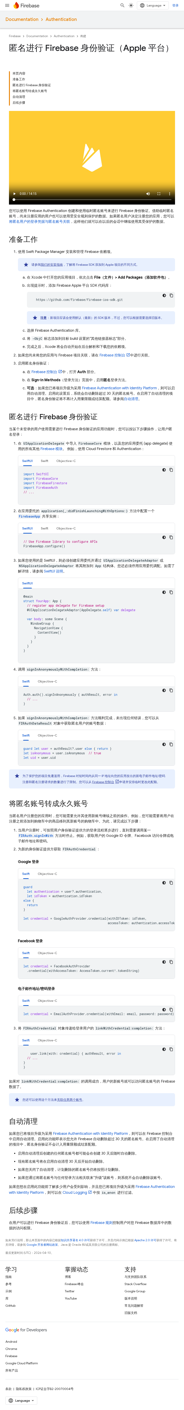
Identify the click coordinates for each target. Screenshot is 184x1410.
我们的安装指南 (52, 265)
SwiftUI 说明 (53, 571)
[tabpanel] (96, 485)
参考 (8, 1284)
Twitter (69, 1291)
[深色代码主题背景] (164, 295)
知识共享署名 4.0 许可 (75, 1240)
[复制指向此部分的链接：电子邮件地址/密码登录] (59, 988)
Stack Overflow (136, 1284)
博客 (68, 1277)
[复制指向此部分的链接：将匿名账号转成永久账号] (92, 804)
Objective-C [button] (66, 461)
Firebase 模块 (51, 449)
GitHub (10, 1306)
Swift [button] (44, 461)
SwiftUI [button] (27, 461)
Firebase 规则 (101, 1223)
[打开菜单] (7, 5)
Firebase (15, 36)
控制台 (112, 355)
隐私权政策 (24, 1389)
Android (11, 1342)
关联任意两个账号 (69, 1100)
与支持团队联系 (136, 1277)
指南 (8, 1277)
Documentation (21, 19)
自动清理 (131, 399)
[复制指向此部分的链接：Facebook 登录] (47, 941)
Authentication (61, 19)
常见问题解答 (134, 1306)
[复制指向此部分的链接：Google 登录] (43, 862)
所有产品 (11, 1370)
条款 (8, 1389)
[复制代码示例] (171, 295)
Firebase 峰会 (74, 1284)
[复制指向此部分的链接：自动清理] (42, 1122)
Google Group (135, 1291)
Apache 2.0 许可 (145, 1240)
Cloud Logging (75, 1192)
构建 (83, 36)
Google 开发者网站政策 (42, 1245)
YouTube (71, 1298)
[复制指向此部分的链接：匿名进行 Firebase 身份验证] (102, 417)
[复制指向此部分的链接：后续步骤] (42, 1211)
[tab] (27, 460)
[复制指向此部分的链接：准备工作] (42, 240)
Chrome (11, 1349)
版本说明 (131, 1298)
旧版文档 (131, 1313)
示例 (8, 1291)
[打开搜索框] (122, 5)
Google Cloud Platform (21, 1363)
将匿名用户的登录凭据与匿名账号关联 (39, 221)
